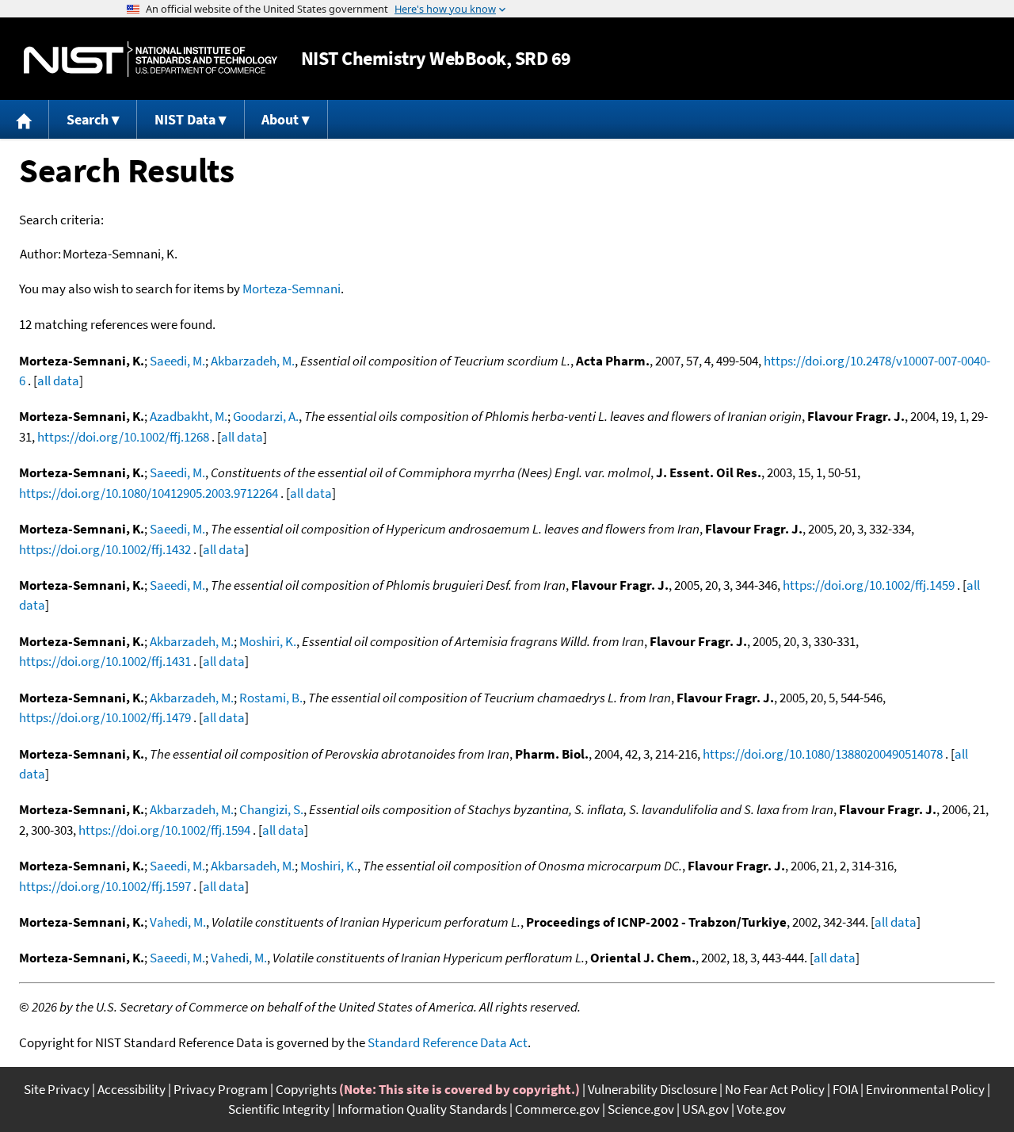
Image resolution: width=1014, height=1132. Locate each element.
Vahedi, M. (178, 922)
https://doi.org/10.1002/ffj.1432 (105, 549)
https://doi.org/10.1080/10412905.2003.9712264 (148, 493)
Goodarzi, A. (266, 416)
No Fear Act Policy (775, 1089)
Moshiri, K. (267, 641)
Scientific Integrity (279, 1109)
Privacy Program (220, 1089)
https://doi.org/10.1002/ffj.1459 (869, 585)
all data (58, 380)
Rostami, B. (271, 697)
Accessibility (131, 1089)
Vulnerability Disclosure (652, 1089)
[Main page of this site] (24, 119)
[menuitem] (24, 119)
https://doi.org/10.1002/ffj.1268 (123, 437)
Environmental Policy (925, 1089)
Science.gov (641, 1109)
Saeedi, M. (177, 360)
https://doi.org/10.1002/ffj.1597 (105, 886)
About (280, 119)
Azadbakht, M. (188, 416)
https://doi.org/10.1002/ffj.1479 (105, 717)
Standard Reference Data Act (448, 1042)
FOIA (845, 1089)
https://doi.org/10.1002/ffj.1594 (164, 830)
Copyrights (306, 1089)
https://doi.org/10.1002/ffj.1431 (105, 661)
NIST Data (184, 119)
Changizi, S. (271, 809)
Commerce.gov (557, 1109)
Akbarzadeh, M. (253, 360)
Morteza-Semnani (291, 288)
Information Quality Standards (422, 1109)
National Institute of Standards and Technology (150, 59)
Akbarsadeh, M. (253, 865)
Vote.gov (761, 1109)
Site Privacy (57, 1089)
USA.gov (705, 1109)
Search (88, 119)
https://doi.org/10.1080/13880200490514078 (823, 754)
